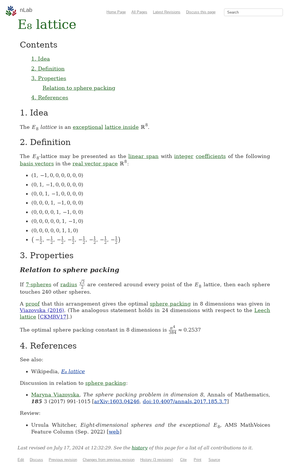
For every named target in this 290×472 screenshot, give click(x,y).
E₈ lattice (73, 371)
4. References (49, 97)
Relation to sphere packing (78, 88)
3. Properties (48, 78)
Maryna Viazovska (55, 395)
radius (68, 284)
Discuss (36, 460)
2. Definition (48, 68)
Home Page (116, 12)
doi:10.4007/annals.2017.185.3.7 (185, 401)
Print (197, 460)
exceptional (88, 127)
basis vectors (37, 163)
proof (32, 304)
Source (214, 460)
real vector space (95, 163)
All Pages (139, 12)
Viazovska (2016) (42, 310)
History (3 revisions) (156, 460)
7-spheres (38, 284)
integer (183, 156)
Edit (21, 460)
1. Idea (40, 58)
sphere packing (170, 304)
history (140, 447)
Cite (183, 460)
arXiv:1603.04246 (116, 401)
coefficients (211, 156)
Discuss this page (201, 12)
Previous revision (63, 460)
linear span (143, 156)
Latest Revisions (166, 12)
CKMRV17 (53, 317)
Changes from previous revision (109, 460)
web (114, 432)
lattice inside (122, 127)
